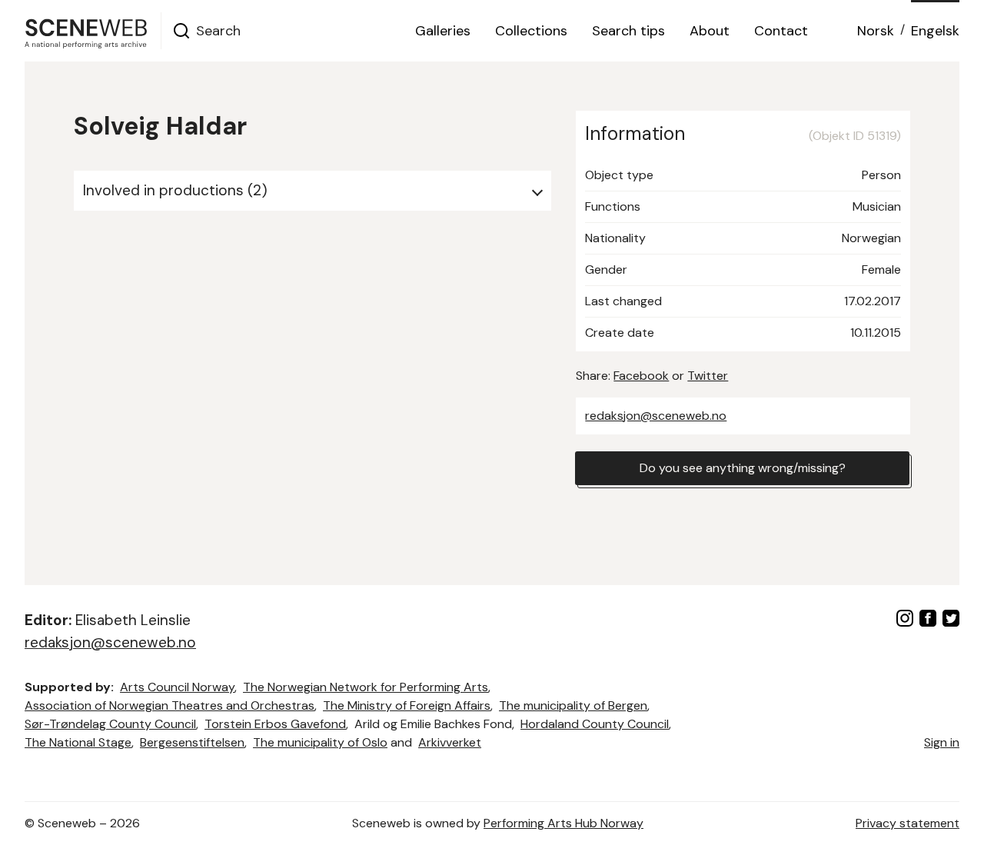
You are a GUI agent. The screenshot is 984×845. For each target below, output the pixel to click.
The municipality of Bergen (573, 705)
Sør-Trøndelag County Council (110, 724)
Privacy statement (907, 823)
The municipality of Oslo (320, 742)
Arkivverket (449, 742)
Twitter (707, 376)
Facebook (641, 376)
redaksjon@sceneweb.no (655, 416)
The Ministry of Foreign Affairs (406, 705)
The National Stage (78, 742)
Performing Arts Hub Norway (563, 823)
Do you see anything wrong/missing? (743, 468)
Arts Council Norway (177, 687)
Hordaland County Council (594, 724)
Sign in (941, 742)
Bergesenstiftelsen (192, 742)
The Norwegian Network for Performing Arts (365, 687)
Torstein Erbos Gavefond (275, 724)
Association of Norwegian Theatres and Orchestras (169, 705)
